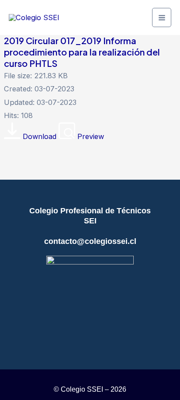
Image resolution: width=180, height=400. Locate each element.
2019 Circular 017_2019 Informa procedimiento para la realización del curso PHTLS (82, 52)
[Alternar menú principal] (161, 17)
